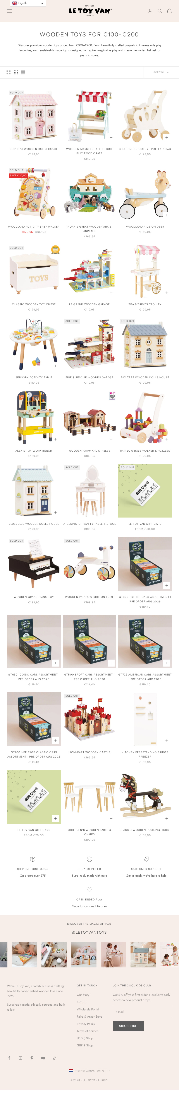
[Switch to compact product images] (23, 72)
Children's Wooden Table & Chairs (89, 832)
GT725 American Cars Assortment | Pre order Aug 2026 (145, 677)
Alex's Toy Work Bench (33, 451)
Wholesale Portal (88, 1009)
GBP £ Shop (85, 1045)
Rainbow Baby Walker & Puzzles (145, 451)
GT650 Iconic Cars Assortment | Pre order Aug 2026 (34, 677)
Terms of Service (87, 1031)
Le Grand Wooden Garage (89, 304)
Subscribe (128, 1026)
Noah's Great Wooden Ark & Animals (89, 229)
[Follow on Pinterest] (32, 1058)
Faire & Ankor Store (89, 1016)
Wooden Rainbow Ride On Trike (89, 597)
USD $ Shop (85, 1038)
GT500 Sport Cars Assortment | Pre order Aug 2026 (89, 677)
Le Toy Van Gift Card (145, 524)
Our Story (83, 995)
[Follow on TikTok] (54, 1058)
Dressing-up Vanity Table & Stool (89, 524)
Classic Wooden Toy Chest (34, 304)
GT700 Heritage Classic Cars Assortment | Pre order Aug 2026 (33, 755)
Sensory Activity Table (33, 377)
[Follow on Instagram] (20, 1058)
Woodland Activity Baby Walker (34, 227)
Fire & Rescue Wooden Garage (89, 377)
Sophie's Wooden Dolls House (34, 149)
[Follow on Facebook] (9, 1058)
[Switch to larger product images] (8, 72)
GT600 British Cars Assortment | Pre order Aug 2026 (145, 599)
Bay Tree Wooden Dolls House (145, 377)
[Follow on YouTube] (43, 1058)
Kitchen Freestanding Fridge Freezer (145, 755)
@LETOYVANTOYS (89, 932)
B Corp (81, 1002)
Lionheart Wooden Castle (89, 752)
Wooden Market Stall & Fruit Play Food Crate (89, 151)
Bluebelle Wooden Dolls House (34, 524)
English (22, 3)
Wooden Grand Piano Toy (34, 597)
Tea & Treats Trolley (145, 304)
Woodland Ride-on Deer (145, 227)
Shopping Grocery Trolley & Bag (145, 149)
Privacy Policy (86, 1024)
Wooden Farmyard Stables (89, 451)
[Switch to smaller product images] (16, 72)
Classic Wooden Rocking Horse (145, 830)
